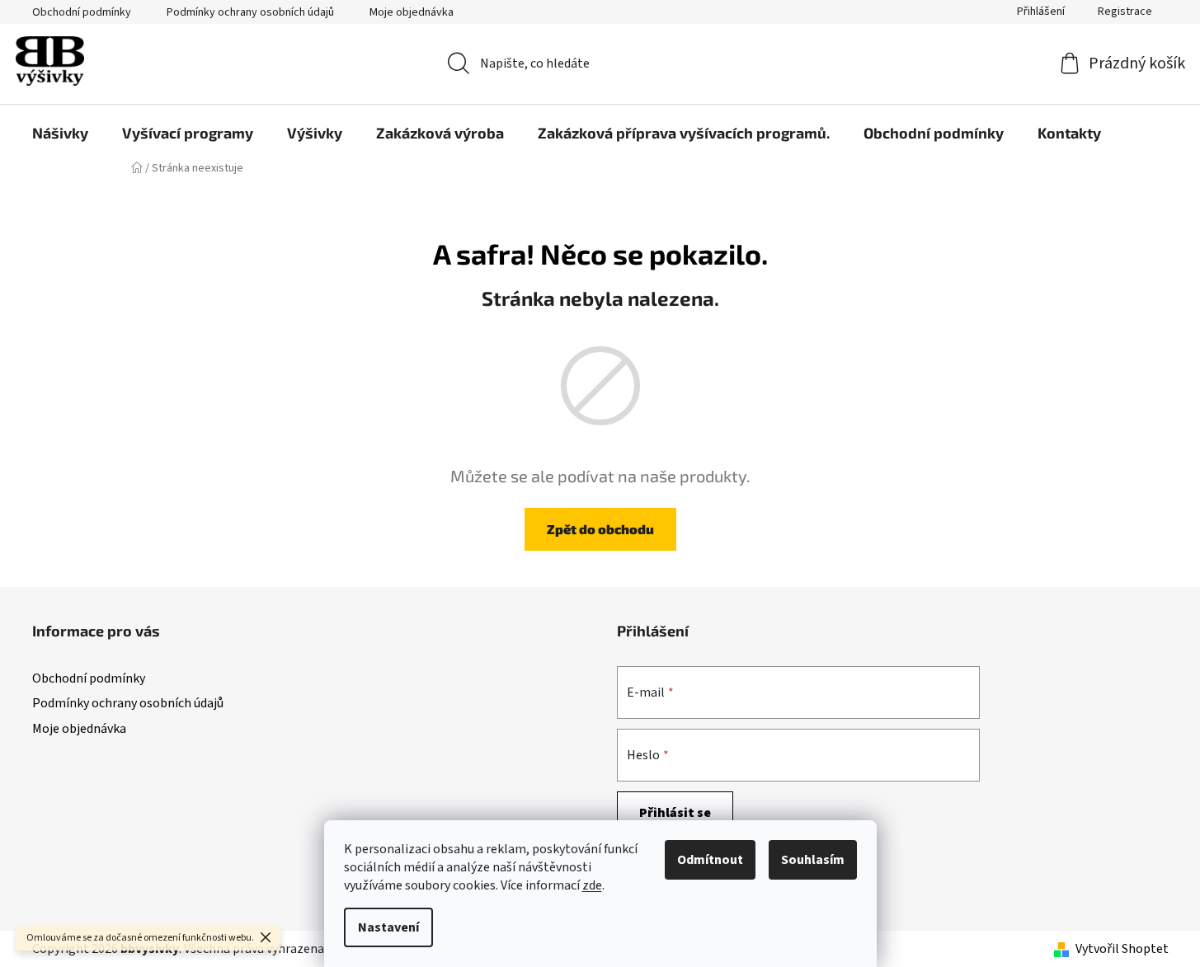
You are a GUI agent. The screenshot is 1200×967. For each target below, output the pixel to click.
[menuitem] (60, 133)
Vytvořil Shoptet (1122, 949)
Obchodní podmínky (81, 12)
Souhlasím (813, 860)
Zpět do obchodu (600, 529)
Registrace (1125, 11)
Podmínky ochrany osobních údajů (250, 12)
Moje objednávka (411, 12)
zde (592, 885)
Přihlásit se (675, 813)
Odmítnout (710, 860)
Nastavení (388, 927)
